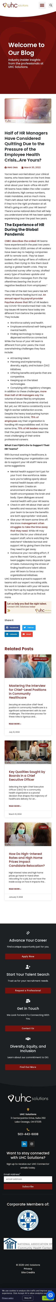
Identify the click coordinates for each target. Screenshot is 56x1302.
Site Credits (28, 1272)
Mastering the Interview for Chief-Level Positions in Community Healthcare (27, 692)
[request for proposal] (28, 607)
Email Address (12, 1174)
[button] (42, 5)
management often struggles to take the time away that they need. (29, 527)
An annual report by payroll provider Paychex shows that (25, 298)
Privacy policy (7, 1298)
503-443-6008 (28, 1134)
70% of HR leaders (28, 428)
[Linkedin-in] (24, 1144)
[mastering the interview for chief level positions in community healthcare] (28, 666)
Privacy (28, 1268)
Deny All (27, 1298)
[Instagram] (32, 1144)
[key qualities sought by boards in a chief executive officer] (28, 752)
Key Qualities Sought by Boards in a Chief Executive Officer (27, 776)
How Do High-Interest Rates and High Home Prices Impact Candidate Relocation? (27, 860)
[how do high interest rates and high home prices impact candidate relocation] (28, 834)
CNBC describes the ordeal (20, 241)
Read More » (15, 724)
